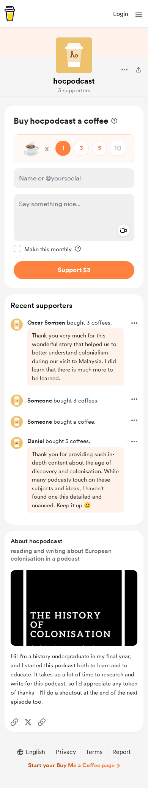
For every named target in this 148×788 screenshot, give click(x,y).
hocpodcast (74, 80)
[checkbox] (43, 249)
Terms (94, 751)
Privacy (66, 751)
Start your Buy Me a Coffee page (71, 765)
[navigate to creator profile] (74, 55)
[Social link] (14, 722)
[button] (138, 14)
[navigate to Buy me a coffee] (10, 13)
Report (121, 751)
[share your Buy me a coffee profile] (138, 70)
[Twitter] (28, 722)
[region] (74, 197)
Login (120, 13)
